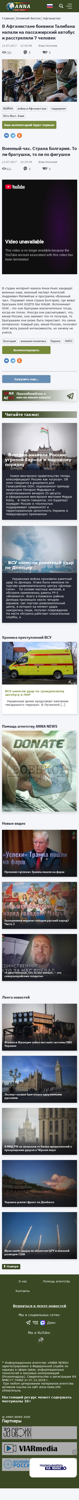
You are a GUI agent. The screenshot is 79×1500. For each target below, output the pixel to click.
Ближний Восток (28, 18)
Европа (55, 341)
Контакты (23, 1291)
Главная (8, 18)
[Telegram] (13, 135)
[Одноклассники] (19, 135)
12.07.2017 (17, 45)
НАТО (68, 341)
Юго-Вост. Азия (13, 116)
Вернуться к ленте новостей (39, 1306)
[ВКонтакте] (6, 135)
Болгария (9, 341)
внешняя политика (33, 341)
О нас (23, 1281)
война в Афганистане (32, 108)
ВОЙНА (8, 108)
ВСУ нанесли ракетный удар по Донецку (39, 565)
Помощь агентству (56, 1281)
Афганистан (52, 18)
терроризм (58, 108)
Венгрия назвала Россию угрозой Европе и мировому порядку (38, 459)
